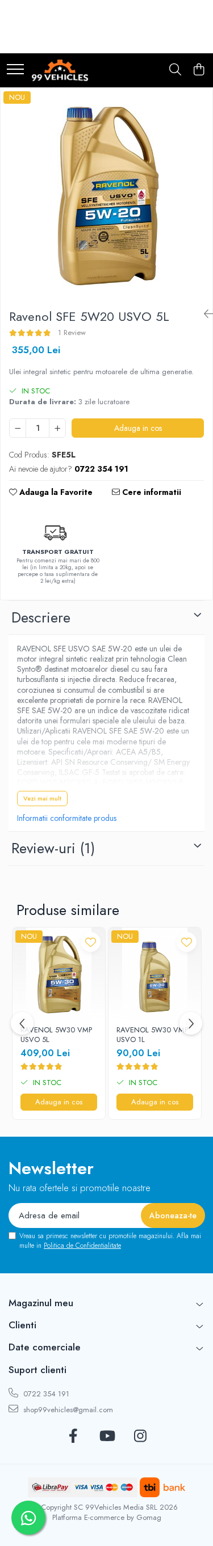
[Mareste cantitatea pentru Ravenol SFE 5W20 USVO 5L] (57, 428)
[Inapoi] (203, 314)
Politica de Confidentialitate (82, 1245)
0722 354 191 (45, 1393)
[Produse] (15, 70)
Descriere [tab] (40, 617)
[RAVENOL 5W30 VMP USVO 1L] (154, 973)
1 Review (72, 332)
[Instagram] (140, 1436)
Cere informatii (150, 492)
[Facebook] (73, 1436)
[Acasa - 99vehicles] (60, 70)
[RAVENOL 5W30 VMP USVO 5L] (58, 973)
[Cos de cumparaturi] (198, 70)
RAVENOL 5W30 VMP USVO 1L (152, 1035)
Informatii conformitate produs (66, 818)
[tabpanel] (106, 194)
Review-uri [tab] (53, 848)
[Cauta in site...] (175, 70)
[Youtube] (106, 1436)
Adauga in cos (138, 428)
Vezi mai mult (42, 798)
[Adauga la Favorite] (91, 942)
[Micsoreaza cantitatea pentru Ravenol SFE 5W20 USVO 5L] (17, 428)
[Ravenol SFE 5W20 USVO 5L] (106, 194)
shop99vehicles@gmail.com (67, 1409)
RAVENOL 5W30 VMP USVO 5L (56, 1035)
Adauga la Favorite (55, 492)
